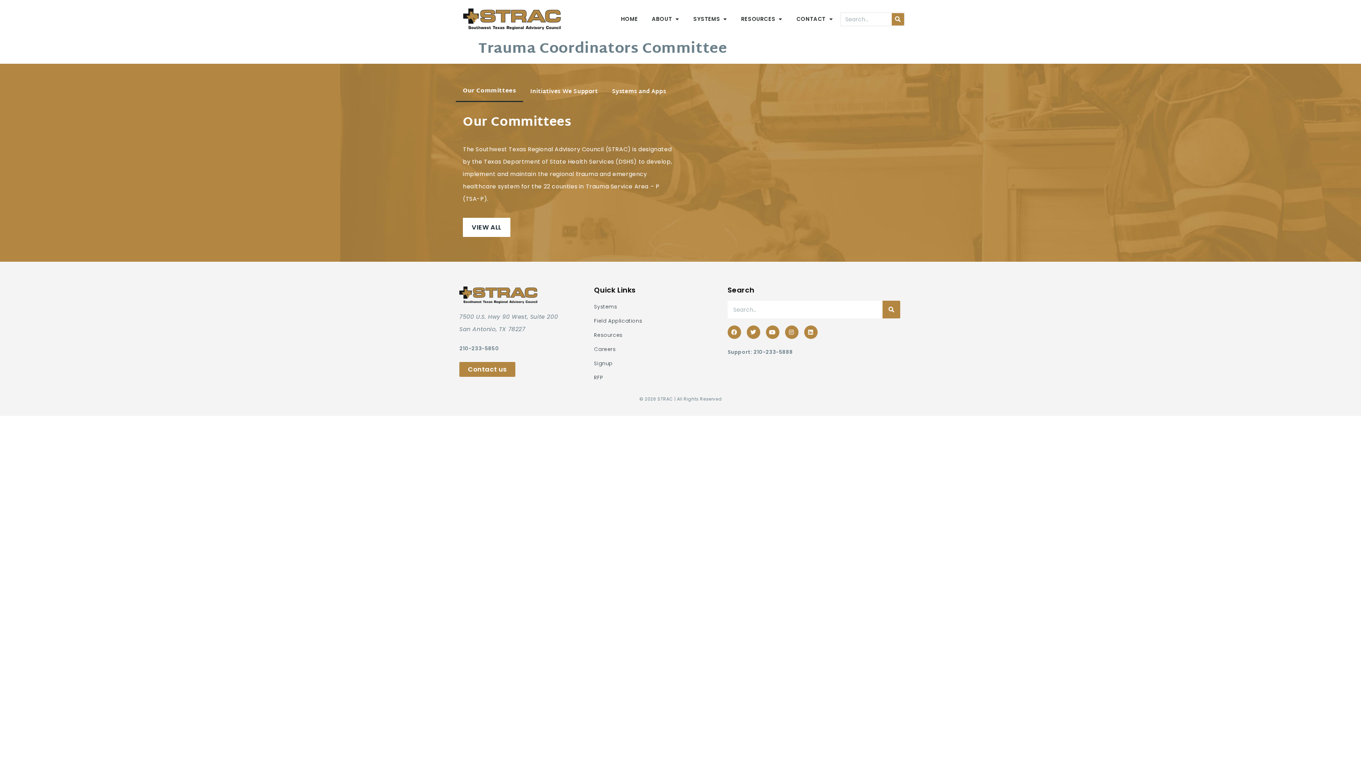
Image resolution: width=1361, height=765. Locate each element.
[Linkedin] (811, 332)
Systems (706, 19)
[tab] (489, 91)
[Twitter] (753, 332)
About (662, 19)
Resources (758, 19)
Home (629, 19)
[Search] (898, 19)
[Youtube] (772, 332)
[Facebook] (734, 332)
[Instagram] (792, 332)
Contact (811, 19)
